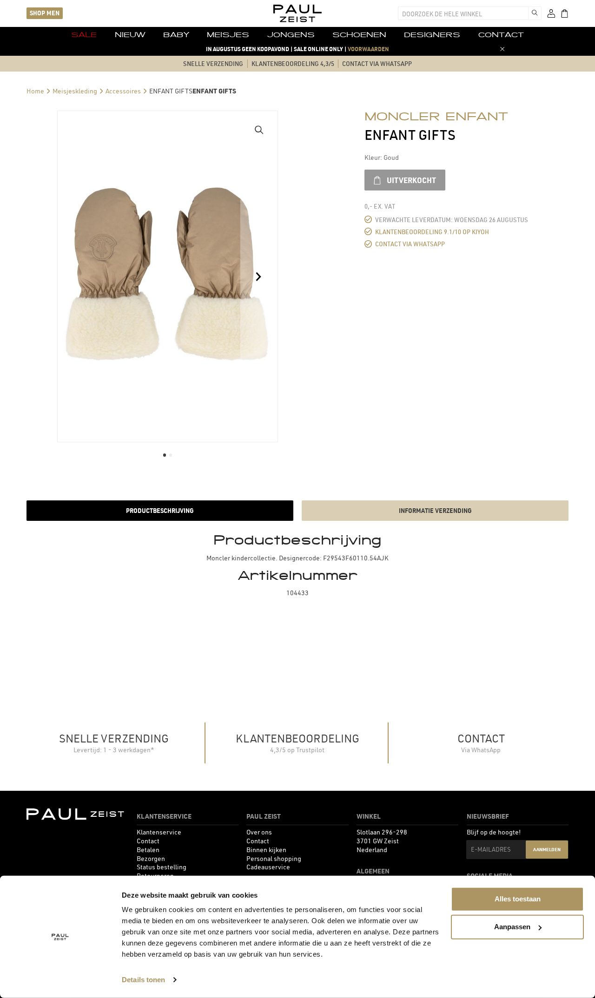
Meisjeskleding (75, 91)
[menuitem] (84, 35)
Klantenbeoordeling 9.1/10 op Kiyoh (432, 232)
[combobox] (463, 13)
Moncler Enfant (436, 116)
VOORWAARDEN (368, 49)
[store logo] (297, 13)
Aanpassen (512, 927)
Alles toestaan (518, 899)
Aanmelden (547, 850)
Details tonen (143, 980)
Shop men (45, 13)
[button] (259, 129)
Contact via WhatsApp (410, 244)
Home (35, 91)
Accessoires (123, 91)
